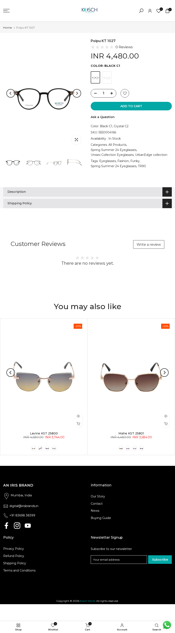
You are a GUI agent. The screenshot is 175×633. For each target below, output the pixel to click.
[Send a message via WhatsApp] (167, 625)
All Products (117, 145)
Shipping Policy (14, 563)
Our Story (98, 496)
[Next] (77, 93)
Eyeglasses (107, 161)
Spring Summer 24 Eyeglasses (113, 150)
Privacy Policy (13, 549)
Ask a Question (103, 117)
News (95, 511)
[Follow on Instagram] (17, 525)
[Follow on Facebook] (6, 525)
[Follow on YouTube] (28, 525)
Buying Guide (101, 518)
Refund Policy (13, 556)
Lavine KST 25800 (44, 433)
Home (7, 27)
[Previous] (10, 93)
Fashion (123, 161)
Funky (135, 161)
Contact (97, 504)
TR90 (142, 166)
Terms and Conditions (19, 570)
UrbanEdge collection (151, 155)
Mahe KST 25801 (131, 433)
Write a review (149, 245)
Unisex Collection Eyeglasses (112, 155)
